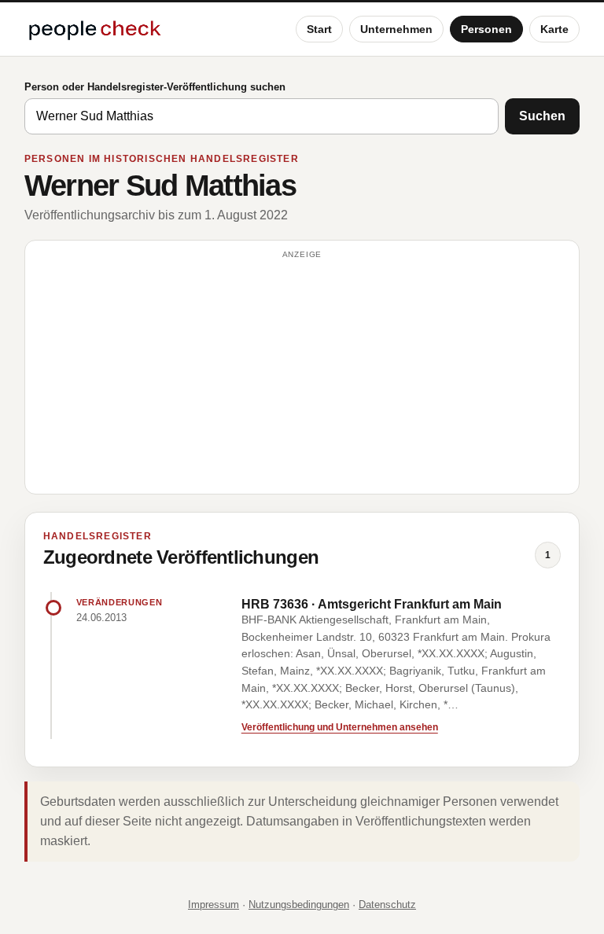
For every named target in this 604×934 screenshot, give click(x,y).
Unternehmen (396, 29)
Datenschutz (387, 904)
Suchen (542, 116)
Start (319, 29)
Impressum (213, 904)
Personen (486, 29)
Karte (554, 29)
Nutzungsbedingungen (299, 904)
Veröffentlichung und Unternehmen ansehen (339, 727)
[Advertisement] (302, 374)
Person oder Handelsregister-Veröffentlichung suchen (154, 87)
